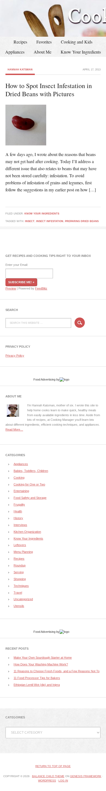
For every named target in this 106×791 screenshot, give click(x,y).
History (18, 518)
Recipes (20, 42)
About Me (42, 52)
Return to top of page (53, 766)
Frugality (19, 504)
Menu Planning (23, 551)
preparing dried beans (82, 221)
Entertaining (21, 491)
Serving (19, 572)
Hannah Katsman (20, 69)
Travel (18, 592)
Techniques (21, 585)
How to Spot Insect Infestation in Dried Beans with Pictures (48, 89)
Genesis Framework (85, 776)
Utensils (19, 606)
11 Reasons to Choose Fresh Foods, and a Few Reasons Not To (56, 671)
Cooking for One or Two (29, 484)
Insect (30, 221)
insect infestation (49, 221)
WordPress (47, 780)
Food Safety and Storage (30, 497)
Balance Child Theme (48, 776)
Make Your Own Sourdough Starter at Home (43, 657)
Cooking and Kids (76, 42)
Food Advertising (44, 379)
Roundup (20, 565)
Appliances (14, 52)
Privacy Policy (14, 355)
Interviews (20, 525)
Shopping (20, 579)
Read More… (14, 429)
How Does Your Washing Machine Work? (41, 664)
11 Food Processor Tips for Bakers (37, 678)
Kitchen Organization (27, 531)
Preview (10, 288)
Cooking (19, 477)
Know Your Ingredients (81, 52)
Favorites (44, 42)
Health (18, 511)
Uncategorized (23, 599)
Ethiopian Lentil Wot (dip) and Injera (37, 684)
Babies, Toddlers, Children (31, 470)
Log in (63, 780)
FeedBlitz (41, 288)
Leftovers (20, 545)
